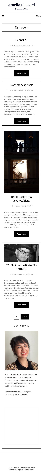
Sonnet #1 (21, 40)
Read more (21, 73)
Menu (38, 16)
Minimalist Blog (14, 470)
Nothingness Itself (21, 84)
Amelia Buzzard (21, 5)
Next (25, 317)
